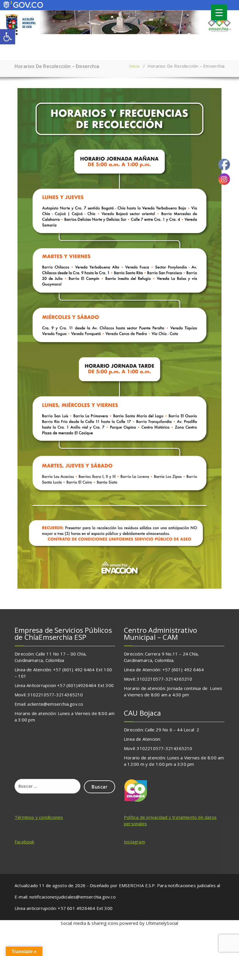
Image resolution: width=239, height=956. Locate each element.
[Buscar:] (47, 786)
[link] (7, 36)
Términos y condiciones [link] (39, 817)
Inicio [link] (134, 66)
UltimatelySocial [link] (162, 923)
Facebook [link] (24, 842)
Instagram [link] (134, 842)
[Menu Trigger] (219, 12)
